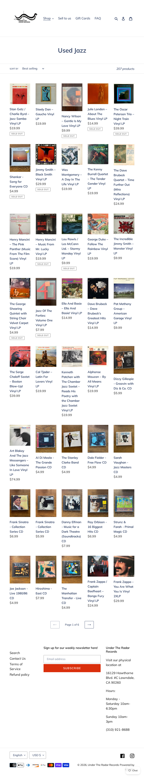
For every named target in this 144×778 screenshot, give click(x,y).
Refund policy (20, 675)
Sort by (14, 68)
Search (15, 653)
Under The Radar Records (103, 765)
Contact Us (18, 658)
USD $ (36, 755)
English (17, 755)
